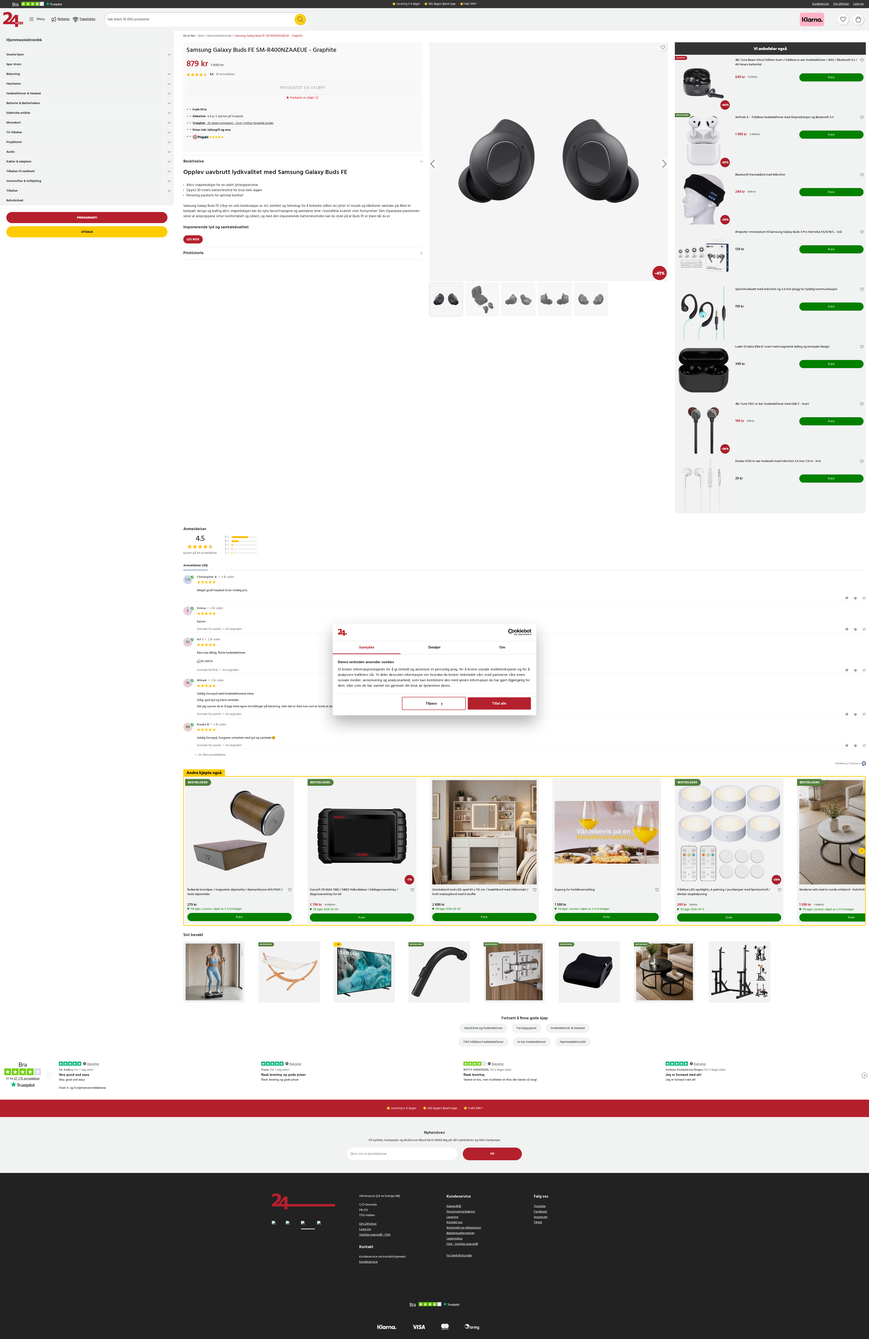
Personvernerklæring (460, 1211)
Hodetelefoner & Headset (23, 93)
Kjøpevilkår (453, 1206)
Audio (10, 152)
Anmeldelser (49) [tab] (195, 565)
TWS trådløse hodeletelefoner (483, 1042)
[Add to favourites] (663, 47)
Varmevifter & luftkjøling (23, 181)
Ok (492, 1153)
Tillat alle (499, 703)
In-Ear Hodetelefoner (532, 1042)
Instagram (540, 1217)
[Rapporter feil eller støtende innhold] (864, 598)
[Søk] (300, 19)
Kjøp (831, 77)
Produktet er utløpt (303, 88)
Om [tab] (502, 647)
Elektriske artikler (18, 113)
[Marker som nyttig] (847, 598)
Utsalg (87, 231)
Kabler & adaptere (18, 161)
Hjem (201, 36)
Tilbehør (12, 190)
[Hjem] (13, 19)
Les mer (193, 239)
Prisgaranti (87, 217)
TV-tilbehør (14, 132)
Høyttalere (13, 83)
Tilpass (431, 703)
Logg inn (858, 4)
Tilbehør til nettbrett (20, 171)
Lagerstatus (454, 1238)
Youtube (540, 1206)
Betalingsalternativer (460, 1233)
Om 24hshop (841, 4)
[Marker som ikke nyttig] (856, 598)
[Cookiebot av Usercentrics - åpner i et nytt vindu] (511, 632)
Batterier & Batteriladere (23, 103)
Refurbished (14, 200)
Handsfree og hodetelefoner (483, 1028)
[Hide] (421, 161)
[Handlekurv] (858, 19)
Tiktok (538, 1222)
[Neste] (861, 851)
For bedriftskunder (459, 1255)
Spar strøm (13, 64)
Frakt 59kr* (470, 4)
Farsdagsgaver (527, 1028)
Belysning (13, 74)
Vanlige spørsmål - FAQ (375, 1234)
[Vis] (421, 253)
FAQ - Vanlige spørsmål (462, 1244)
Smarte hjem (15, 54)
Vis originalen (233, 629)
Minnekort (13, 122)
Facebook (540, 1211)
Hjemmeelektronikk (24, 40)
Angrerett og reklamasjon (463, 1227)
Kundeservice (820, 4)
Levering (452, 1217)
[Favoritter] (843, 19)
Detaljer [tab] (434, 647)
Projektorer (14, 142)
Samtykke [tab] (367, 647)
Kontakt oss (454, 1222)
